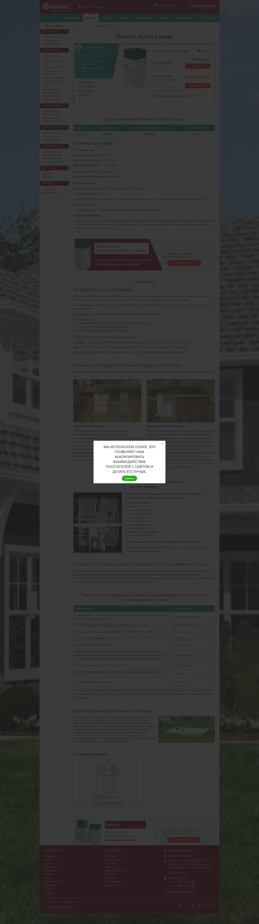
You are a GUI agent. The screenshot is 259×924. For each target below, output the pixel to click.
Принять (129, 478)
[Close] (162, 444)
